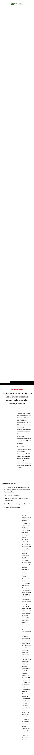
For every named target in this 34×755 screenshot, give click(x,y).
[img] (17, 196)
